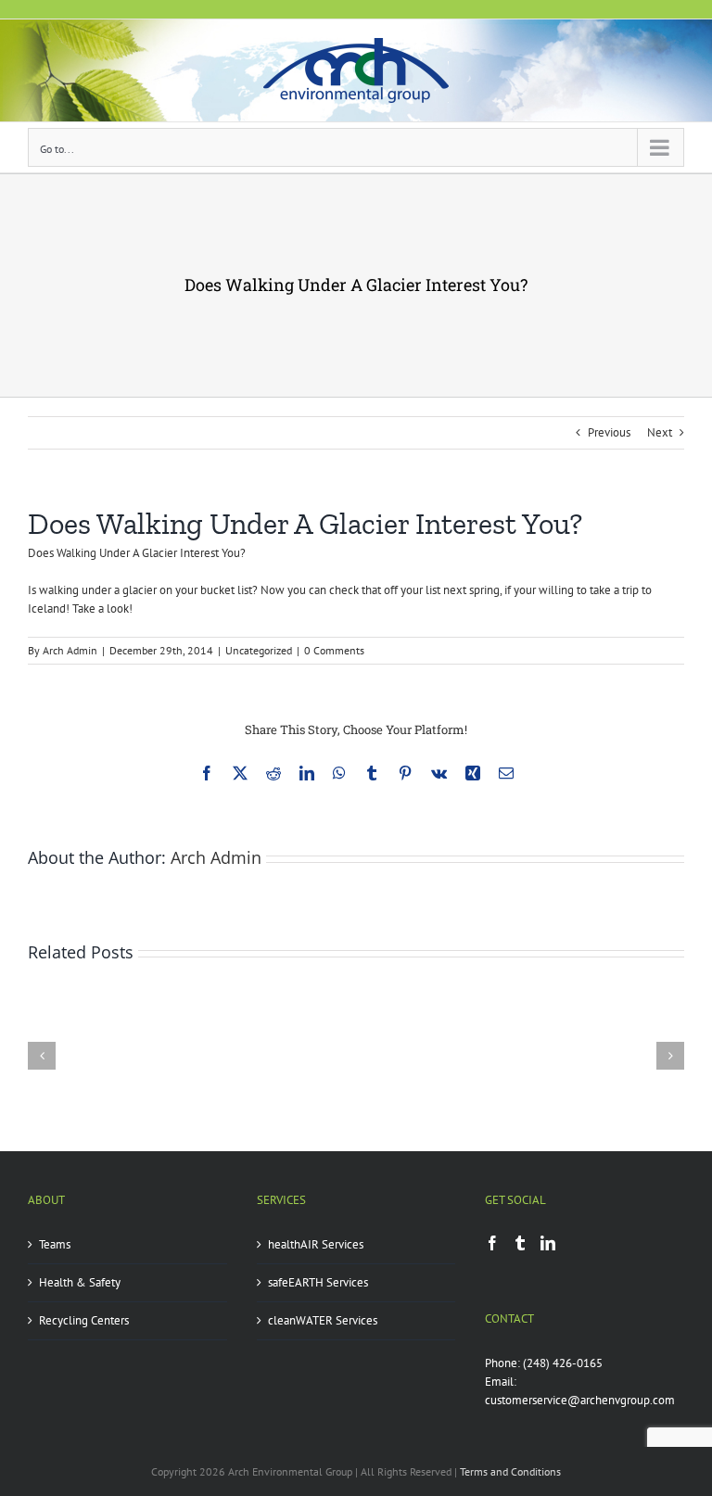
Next (659, 432)
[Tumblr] (520, 1243)
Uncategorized (258, 650)
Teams (54, 1244)
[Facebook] (492, 1243)
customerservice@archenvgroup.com (580, 1400)
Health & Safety (80, 1282)
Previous (609, 432)
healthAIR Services (315, 1244)
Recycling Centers (84, 1320)
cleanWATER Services (322, 1320)
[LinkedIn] (547, 1243)
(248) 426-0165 (563, 1363)
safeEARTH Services (318, 1282)
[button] (42, 1056)
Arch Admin (70, 650)
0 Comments (334, 650)
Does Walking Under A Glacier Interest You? (137, 553)
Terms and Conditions (510, 1471)
